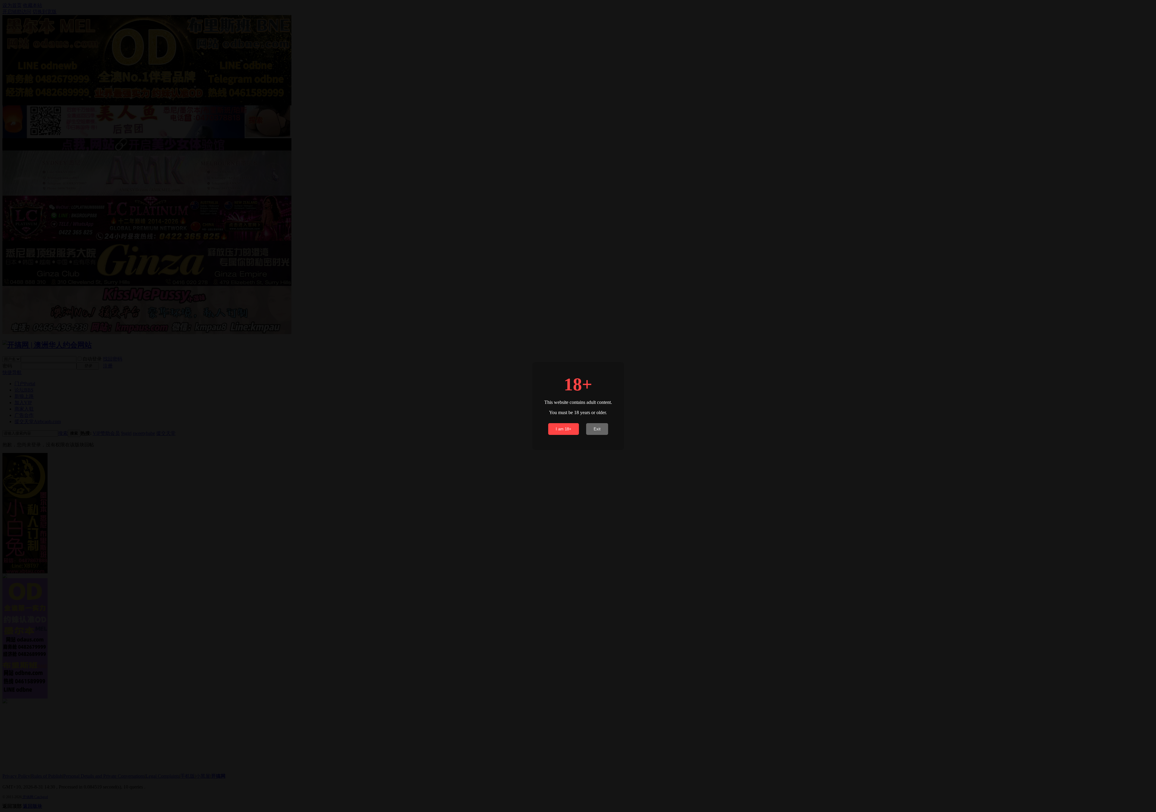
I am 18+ (563, 429)
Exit (597, 429)
